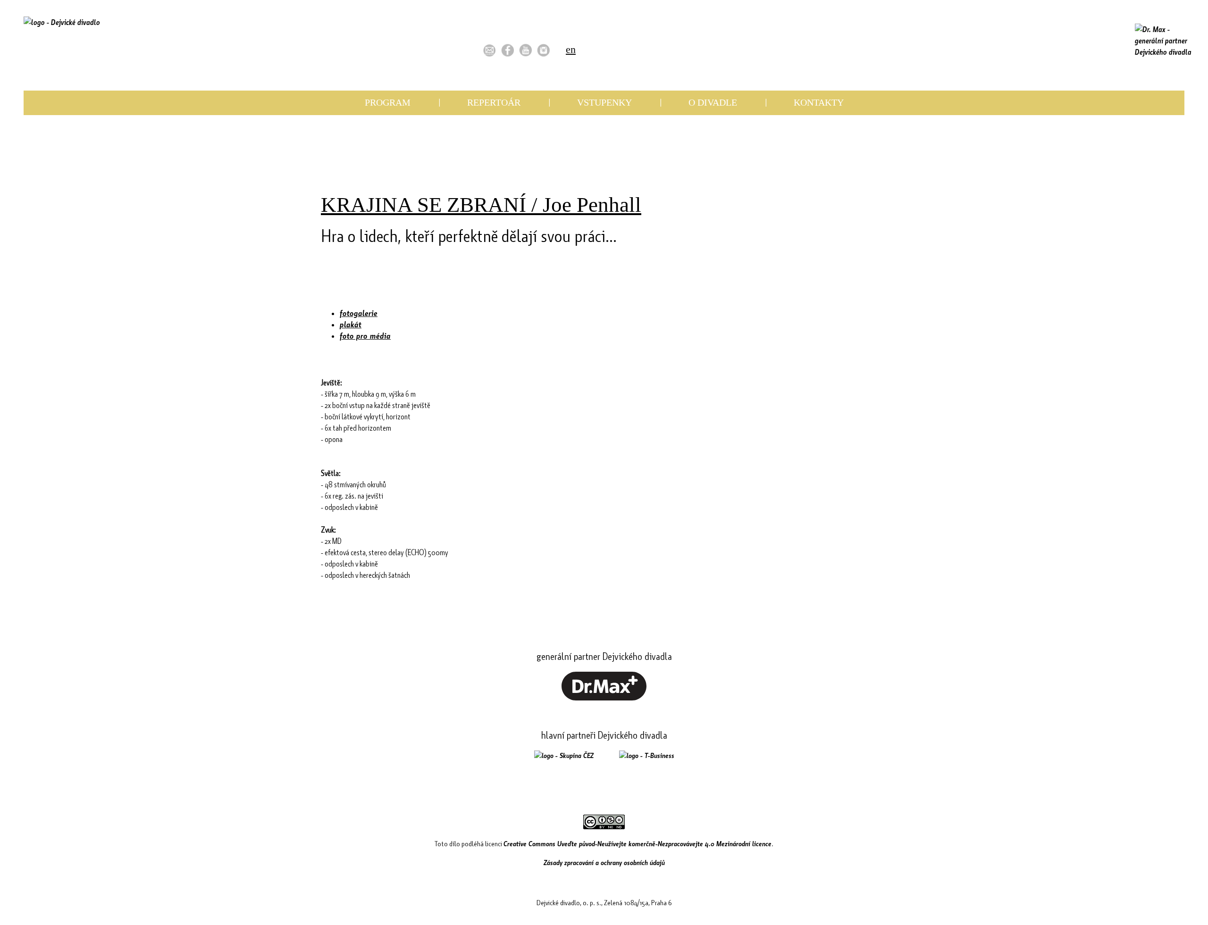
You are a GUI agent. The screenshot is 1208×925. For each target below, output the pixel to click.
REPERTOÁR (493, 102)
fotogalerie (359, 313)
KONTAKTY (819, 102)
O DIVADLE (712, 102)
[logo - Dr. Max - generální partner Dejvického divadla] (1163, 41)
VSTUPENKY (604, 102)
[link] (507, 50)
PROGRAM (388, 102)
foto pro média (365, 335)
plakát (350, 324)
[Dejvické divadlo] (62, 35)
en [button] (571, 49)
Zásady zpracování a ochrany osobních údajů (604, 862)
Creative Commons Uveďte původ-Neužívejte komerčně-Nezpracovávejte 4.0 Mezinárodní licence (637, 843)
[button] (489, 50)
